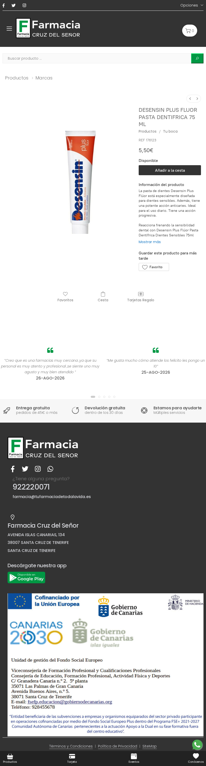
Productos (16, 78)
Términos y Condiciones (71, 746)
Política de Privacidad (117, 746)
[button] (189, 31)
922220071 (31, 487)
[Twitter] (15, 5)
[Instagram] (25, 5)
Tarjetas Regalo (140, 300)
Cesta (103, 300)
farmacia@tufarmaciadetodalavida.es (52, 497)
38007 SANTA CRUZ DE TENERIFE (38, 542)
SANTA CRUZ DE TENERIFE (31, 550)
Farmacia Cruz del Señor (43, 525)
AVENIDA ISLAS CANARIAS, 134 (36, 535)
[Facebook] (5, 5)
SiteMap (149, 746)
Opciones (189, 5)
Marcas (44, 78)
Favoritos (65, 300)
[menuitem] (190, 98)
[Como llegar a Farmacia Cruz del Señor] (13, 517)
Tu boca (170, 131)
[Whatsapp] (50, 469)
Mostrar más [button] (150, 241)
